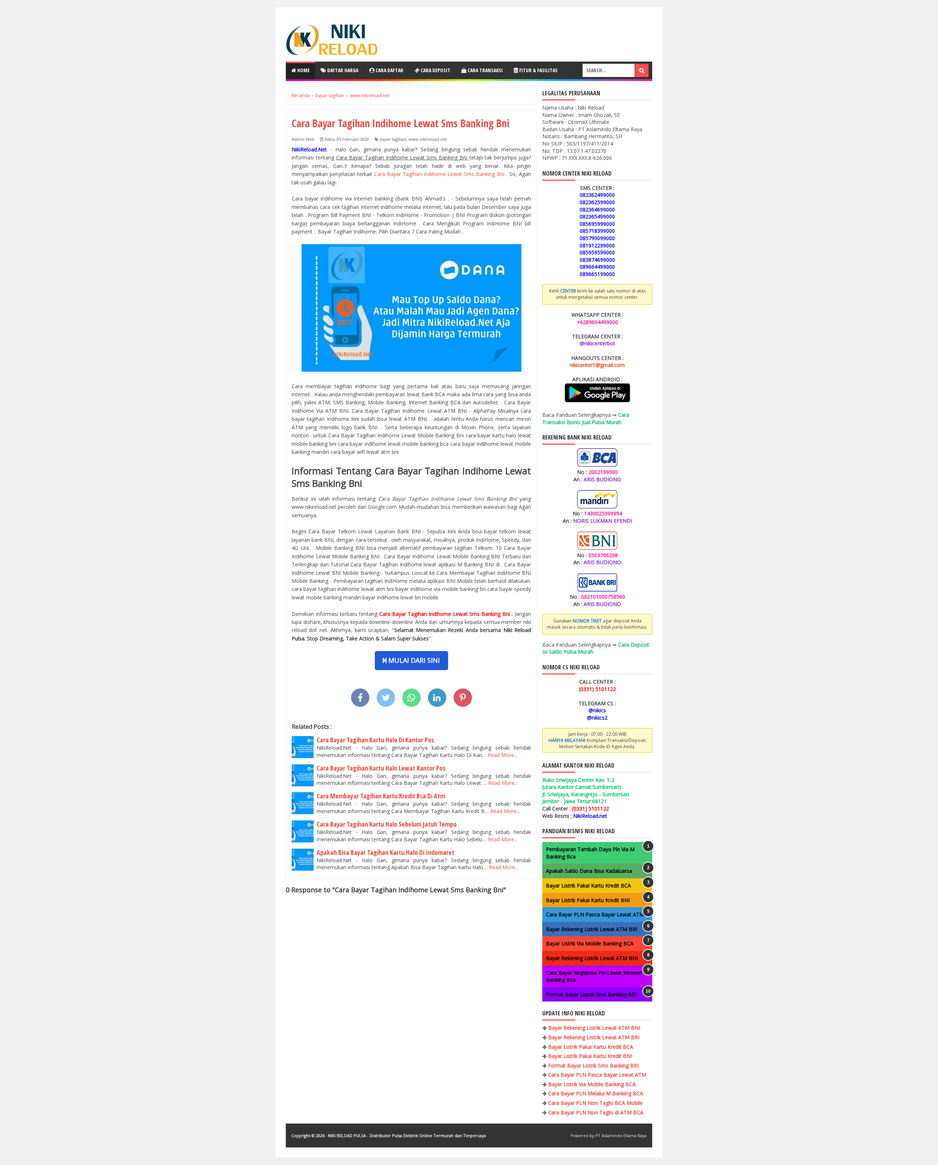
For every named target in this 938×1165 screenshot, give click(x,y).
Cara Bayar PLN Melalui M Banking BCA (595, 1093)
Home (303, 70)
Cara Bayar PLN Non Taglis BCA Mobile (595, 1102)
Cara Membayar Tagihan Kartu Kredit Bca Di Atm (381, 795)
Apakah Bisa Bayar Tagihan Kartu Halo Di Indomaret (385, 852)
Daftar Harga (342, 70)
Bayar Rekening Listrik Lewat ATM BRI (591, 929)
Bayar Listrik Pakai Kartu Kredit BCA (588, 885)
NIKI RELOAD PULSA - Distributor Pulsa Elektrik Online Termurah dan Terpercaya (407, 1135)
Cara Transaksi (484, 70)
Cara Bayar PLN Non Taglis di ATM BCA (595, 1112)
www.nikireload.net (428, 139)
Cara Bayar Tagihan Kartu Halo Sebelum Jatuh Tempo (387, 824)
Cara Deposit (435, 70)
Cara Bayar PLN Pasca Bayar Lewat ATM (595, 914)
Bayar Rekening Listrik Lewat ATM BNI (592, 958)
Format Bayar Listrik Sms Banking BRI (591, 994)
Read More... (502, 754)
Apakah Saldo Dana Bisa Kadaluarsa (589, 870)
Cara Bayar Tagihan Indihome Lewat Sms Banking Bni (440, 173)
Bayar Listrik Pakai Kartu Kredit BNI (588, 900)
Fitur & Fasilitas (538, 70)
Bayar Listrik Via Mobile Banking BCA (590, 943)
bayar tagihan (393, 139)
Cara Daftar (388, 70)
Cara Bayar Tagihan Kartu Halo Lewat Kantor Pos (381, 768)
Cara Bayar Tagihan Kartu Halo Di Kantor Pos (375, 739)
